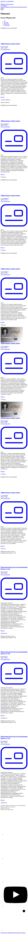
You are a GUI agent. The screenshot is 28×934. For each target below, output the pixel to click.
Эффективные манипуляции (10, 44)
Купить (3, 97)
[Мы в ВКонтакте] (15, 882)
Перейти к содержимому (7, 1)
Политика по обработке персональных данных (13, 932)
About (17, 7)
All (4, 21)
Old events (6, 23)
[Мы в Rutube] (15, 930)
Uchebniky (6, 7)
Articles (11, 7)
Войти (2, 8)
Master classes (4, 6)
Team (14, 7)
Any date (6, 22)
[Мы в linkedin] (15, 858)
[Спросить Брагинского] (15, 834)
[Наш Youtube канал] (15, 906)
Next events (7, 25)
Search (25, 7)
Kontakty (21, 7)
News (2, 5)
